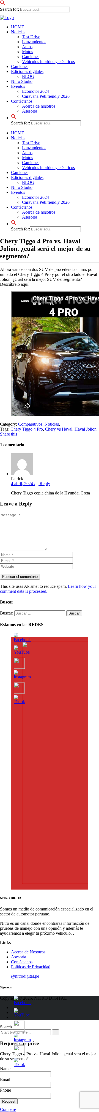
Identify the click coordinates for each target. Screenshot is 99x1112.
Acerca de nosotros (38, 106)
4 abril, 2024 (22, 483)
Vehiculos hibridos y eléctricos (48, 61)
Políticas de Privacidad (30, 966)
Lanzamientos (34, 41)
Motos (27, 51)
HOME (17, 27)
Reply (42, 483)
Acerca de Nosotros (28, 952)
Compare (8, 1109)
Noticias (18, 31)
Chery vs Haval (58, 429)
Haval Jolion (86, 429)
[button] (3, 4)
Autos (27, 46)
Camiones (30, 56)
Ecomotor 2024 (35, 91)
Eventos (18, 86)
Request (8, 1101)
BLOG (28, 76)
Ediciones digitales (27, 71)
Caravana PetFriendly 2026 (46, 96)
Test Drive (31, 36)
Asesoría (29, 111)
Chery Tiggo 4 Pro (26, 429)
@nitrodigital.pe (25, 976)
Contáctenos (21, 101)
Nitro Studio (21, 81)
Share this (8, 434)
